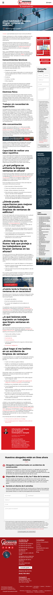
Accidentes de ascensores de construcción (42, 247)
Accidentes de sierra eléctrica (25, 560)
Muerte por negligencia (11, 345)
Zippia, (22, 54)
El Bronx (22, 586)
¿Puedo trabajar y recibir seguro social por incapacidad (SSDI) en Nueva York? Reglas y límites (44, 191)
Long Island (35, 587)
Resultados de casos (42, 548)
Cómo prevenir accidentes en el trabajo (15, 419)
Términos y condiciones (25, 590)
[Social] (3, 547)
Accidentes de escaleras (44, 218)
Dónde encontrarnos (39, 592)
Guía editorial (47, 590)
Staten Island (29, 586)
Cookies (41, 590)
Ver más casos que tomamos (24, 563)
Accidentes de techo (44, 219)
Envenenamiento (9, 340)
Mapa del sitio (29, 592)
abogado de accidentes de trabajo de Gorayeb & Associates (18, 381)
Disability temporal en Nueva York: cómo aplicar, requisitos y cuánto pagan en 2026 (44, 171)
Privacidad (35, 590)
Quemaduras (8, 338)
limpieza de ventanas (24, 46)
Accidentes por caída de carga (26, 553)
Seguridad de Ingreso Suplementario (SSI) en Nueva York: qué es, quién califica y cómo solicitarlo (44, 160)
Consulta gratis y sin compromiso (43, 146)
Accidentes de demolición (23, 550)
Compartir (46, 60)
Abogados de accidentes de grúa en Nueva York (44, 251)
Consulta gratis (24, 567)
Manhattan (36, 586)
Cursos (38, 544)
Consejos (18, 28)
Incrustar (46, 62)
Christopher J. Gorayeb (20, 433)
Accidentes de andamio (44, 217)
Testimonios (39, 550)
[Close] (45, 572)
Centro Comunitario (42, 542)
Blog (37, 552)
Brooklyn (48, 586)
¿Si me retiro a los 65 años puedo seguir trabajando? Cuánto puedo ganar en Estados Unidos (44, 181)
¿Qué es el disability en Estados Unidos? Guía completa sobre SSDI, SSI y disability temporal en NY (44, 201)
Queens (42, 586)
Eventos (38, 546)
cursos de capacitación (14, 223)
